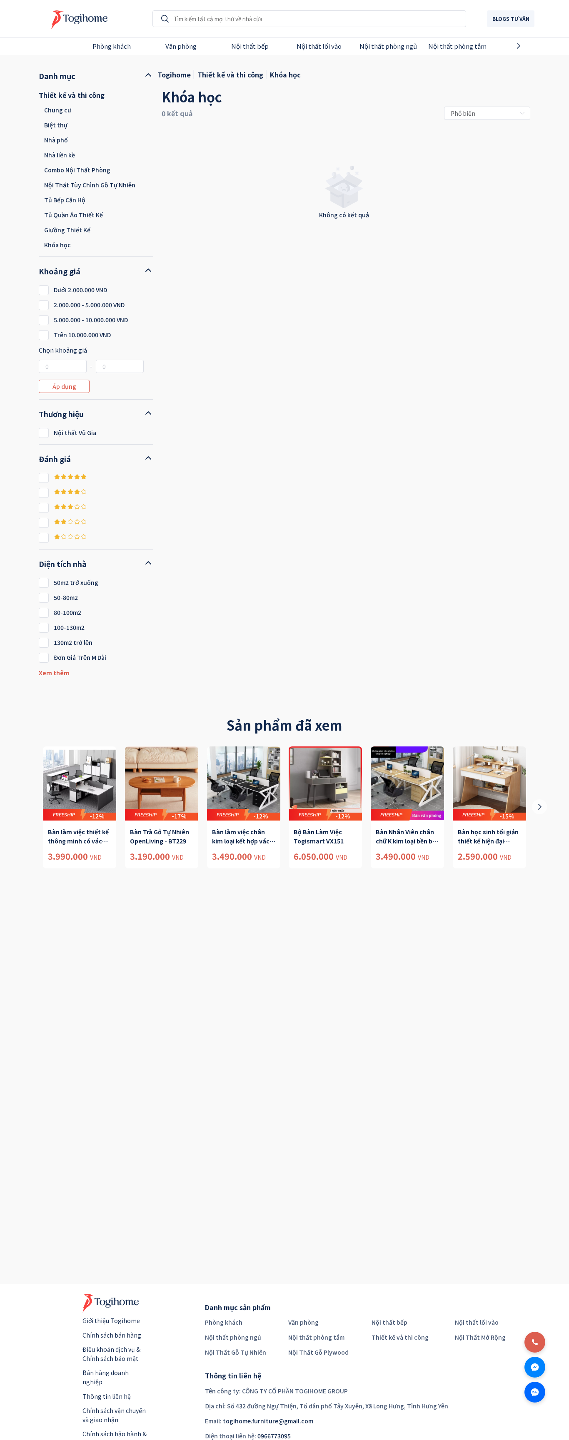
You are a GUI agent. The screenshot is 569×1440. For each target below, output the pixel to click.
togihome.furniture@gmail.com (268, 1421)
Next (533, 45)
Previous (36, 45)
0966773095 (274, 1436)
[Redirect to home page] (77, 18)
